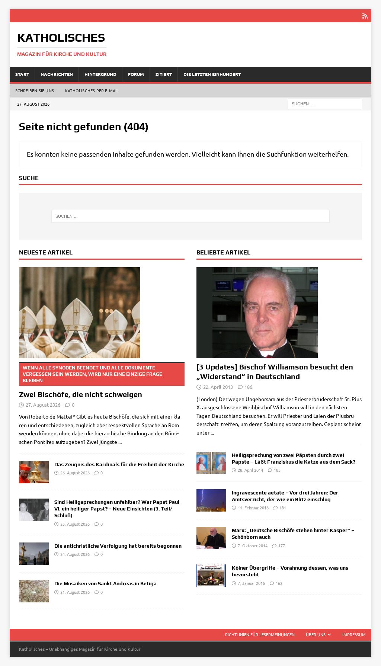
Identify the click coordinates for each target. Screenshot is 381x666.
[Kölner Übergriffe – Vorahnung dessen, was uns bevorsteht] (211, 575)
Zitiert (164, 74)
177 (281, 545)
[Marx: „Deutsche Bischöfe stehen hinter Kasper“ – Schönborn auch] (211, 538)
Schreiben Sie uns (34, 90)
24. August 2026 (75, 554)
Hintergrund (100, 74)
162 (279, 583)
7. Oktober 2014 (253, 545)
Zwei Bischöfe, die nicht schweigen (90, 381)
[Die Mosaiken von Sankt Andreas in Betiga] (34, 591)
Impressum (354, 634)
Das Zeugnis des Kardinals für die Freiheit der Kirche (119, 464)
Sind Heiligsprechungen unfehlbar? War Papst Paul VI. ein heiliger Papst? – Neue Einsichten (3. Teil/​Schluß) (116, 508)
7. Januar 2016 (251, 583)
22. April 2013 (218, 387)
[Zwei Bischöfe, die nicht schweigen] (102, 312)
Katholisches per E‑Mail (92, 90)
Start (22, 74)
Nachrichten (57, 74)
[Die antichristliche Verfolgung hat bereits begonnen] (34, 553)
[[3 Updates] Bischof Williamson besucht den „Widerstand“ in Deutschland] (279, 312)
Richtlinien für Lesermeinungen (260, 634)
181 (282, 507)
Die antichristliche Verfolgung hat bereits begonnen (118, 546)
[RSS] (364, 15)
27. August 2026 (43, 404)
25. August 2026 (75, 524)
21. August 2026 (75, 592)
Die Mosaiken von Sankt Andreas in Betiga (105, 583)
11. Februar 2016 (253, 507)
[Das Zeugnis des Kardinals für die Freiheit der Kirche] (34, 472)
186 (248, 387)
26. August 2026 (75, 473)
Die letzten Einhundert (212, 74)
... (120, 441)
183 (277, 470)
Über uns (316, 634)
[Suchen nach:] (325, 103)
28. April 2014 (250, 470)
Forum (136, 74)
